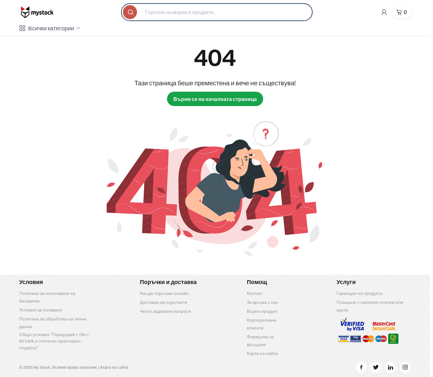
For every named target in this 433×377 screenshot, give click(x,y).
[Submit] (130, 12)
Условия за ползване (40, 310)
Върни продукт (262, 311)
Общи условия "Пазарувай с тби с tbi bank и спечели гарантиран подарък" (54, 341)
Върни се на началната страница (215, 99)
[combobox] (217, 12)
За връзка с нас (262, 302)
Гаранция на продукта (360, 293)
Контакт (255, 293)
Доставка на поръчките (163, 302)
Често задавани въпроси (165, 311)
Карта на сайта (262, 353)
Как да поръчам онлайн (164, 293)
